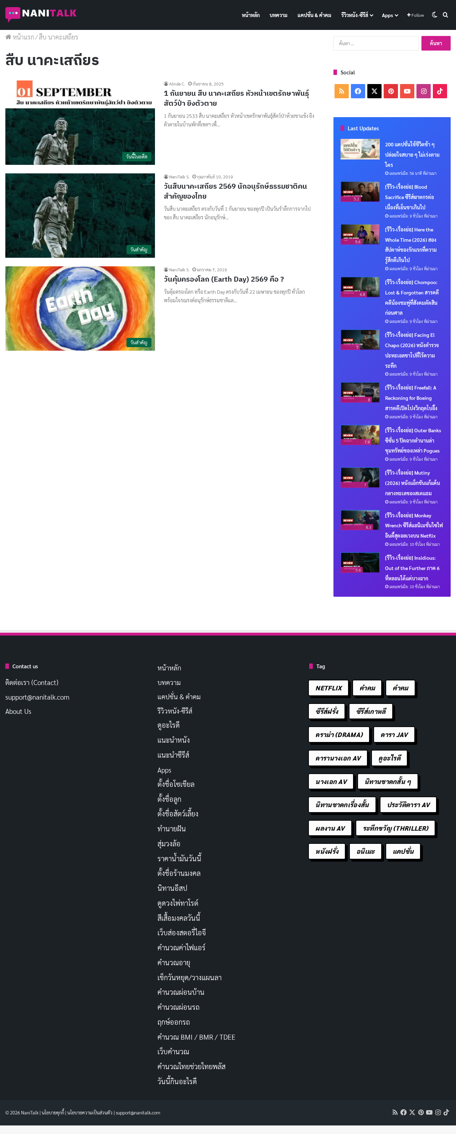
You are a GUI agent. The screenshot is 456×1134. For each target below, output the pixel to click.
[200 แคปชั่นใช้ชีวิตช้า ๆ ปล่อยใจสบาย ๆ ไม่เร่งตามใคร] (360, 149)
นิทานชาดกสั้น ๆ (387, 781)
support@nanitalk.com (37, 697)
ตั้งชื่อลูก (169, 799)
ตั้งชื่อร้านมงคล (179, 873)
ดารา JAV (394, 734)
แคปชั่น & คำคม (314, 15)
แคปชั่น (403, 851)
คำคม (367, 688)
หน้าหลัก (251, 15)
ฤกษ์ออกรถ (173, 1021)
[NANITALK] (41, 15)
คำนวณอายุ (173, 962)
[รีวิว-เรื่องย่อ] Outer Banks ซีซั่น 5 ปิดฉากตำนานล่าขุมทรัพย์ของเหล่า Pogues (413, 440)
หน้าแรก (22, 37)
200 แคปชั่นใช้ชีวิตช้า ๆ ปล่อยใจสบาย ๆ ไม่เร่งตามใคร (412, 154)
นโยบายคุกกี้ (53, 1112)
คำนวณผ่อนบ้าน (180, 992)
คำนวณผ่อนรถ (178, 1007)
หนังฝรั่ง (326, 851)
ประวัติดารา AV (408, 804)
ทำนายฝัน (171, 828)
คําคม (400, 688)
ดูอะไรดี (168, 725)
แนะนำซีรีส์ (173, 754)
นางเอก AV (331, 781)
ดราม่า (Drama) (339, 734)
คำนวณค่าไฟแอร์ (181, 947)
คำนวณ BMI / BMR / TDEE (196, 1036)
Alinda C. (177, 84)
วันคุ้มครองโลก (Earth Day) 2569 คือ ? (224, 279)
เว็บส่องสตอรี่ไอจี (181, 932)
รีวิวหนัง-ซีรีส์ (354, 15)
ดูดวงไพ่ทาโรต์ (177, 903)
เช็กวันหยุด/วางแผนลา (189, 977)
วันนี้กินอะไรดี (177, 1081)
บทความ (278, 15)
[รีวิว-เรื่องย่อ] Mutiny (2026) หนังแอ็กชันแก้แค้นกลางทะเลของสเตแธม (412, 482)
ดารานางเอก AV (338, 758)
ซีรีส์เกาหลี (370, 711)
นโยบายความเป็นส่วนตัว (90, 1112)
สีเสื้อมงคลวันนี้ (178, 918)
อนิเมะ (365, 851)
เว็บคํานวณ (173, 1051)
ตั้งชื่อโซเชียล (176, 784)
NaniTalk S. (179, 176)
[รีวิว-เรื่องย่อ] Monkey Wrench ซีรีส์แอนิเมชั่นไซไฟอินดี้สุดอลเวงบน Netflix (414, 525)
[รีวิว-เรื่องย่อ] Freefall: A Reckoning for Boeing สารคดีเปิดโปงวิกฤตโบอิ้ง (411, 397)
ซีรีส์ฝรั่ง (326, 711)
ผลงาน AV (329, 828)
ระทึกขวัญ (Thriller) (395, 828)
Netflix (328, 688)
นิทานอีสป (172, 888)
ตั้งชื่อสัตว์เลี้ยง (177, 813)
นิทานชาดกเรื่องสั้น (342, 804)
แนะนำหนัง (173, 739)
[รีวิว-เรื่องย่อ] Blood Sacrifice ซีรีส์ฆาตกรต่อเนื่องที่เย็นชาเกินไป (409, 196)
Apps (387, 15)
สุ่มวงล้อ (169, 843)
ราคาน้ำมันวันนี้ (179, 858)
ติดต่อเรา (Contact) (31, 682)
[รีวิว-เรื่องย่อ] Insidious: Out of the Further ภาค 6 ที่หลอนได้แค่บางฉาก (412, 567)
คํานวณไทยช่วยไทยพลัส (191, 1066)
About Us (18, 711)
